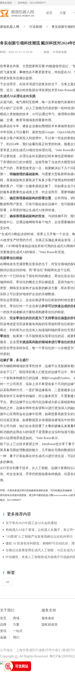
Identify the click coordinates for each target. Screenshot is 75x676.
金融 (3, 637)
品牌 (3, 624)
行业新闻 (35, 26)
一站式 (18, 631)
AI (7, 582)
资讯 (3, 631)
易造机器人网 (9, 26)
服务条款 (48, 618)
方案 (63, 13)
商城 (16, 618)
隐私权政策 (50, 624)
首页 (49, 13)
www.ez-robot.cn (62, 495)
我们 (16, 637)
